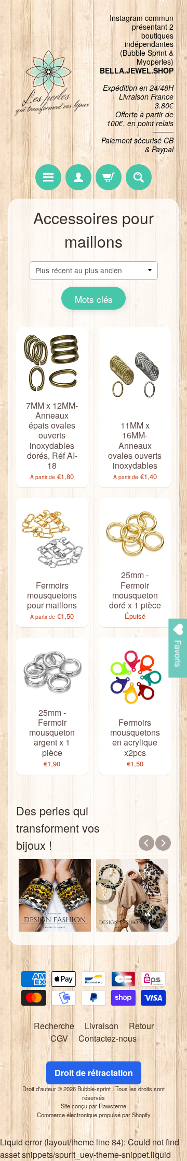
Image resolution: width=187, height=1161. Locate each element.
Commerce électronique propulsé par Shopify (94, 1114)
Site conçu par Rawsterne (93, 1106)
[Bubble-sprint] (51, 83)
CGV (59, 1038)
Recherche (54, 1026)
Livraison (101, 1026)
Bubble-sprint (94, 1088)
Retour (141, 1026)
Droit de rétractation (94, 1073)
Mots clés (94, 298)
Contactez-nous (107, 1038)
